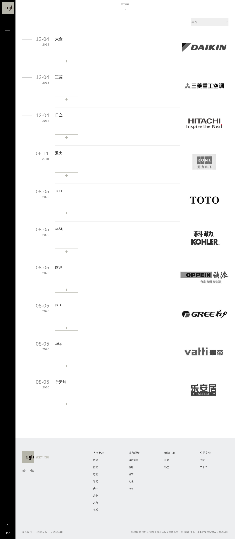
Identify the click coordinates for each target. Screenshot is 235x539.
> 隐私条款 (41, 532)
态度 (95, 474)
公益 (202, 460)
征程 (95, 467)
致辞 (95, 460)
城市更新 (133, 460)
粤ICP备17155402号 (195, 532)
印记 (95, 481)
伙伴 (95, 488)
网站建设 (211, 532)
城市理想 (134, 452)
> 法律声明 (57, 532)
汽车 (131, 488)
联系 (95, 509)
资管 (131, 474)
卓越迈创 (223, 532)
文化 (131, 481)
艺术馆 (203, 467)
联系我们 (27, 532)
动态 (166, 467)
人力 (95, 502)
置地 (131, 467)
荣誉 (95, 495)
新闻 (166, 460)
